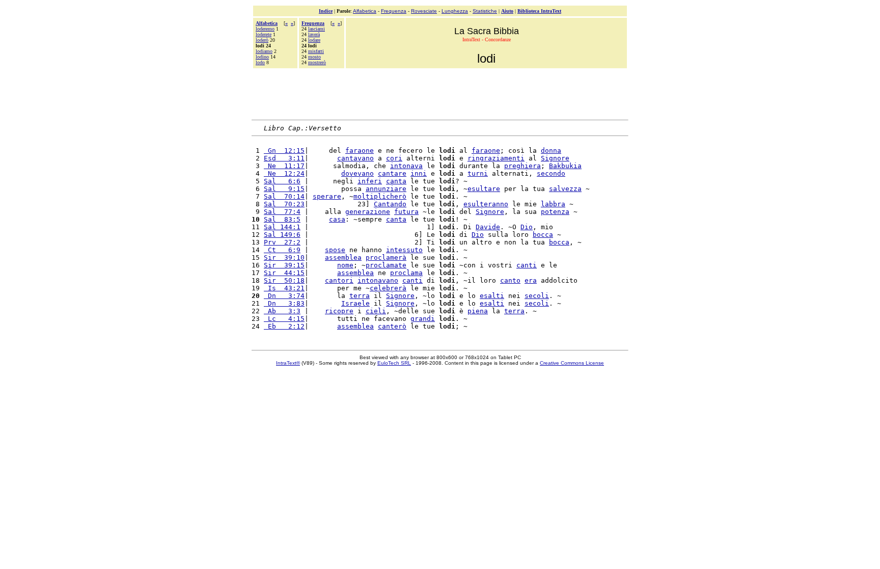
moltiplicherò (379, 196)
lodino (262, 57)
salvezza (565, 189)
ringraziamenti (496, 158)
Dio (526, 227)
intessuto (404, 250)
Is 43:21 (284, 288)
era (531, 280)
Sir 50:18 (284, 280)
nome (345, 265)
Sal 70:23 (284, 204)
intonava (406, 166)
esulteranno (485, 204)
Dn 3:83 (284, 303)
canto (510, 280)
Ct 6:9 (282, 250)
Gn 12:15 (284, 150)
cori (394, 158)
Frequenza (393, 11)
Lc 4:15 (284, 318)
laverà (314, 34)
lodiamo (264, 51)
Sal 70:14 (284, 196)
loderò (262, 40)
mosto (314, 57)
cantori (339, 280)
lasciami (316, 29)
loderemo (265, 29)
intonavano (378, 280)
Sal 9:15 (284, 189)
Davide (488, 227)
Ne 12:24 (284, 173)
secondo (551, 173)
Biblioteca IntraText (539, 11)
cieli (376, 311)
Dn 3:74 (284, 296)
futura (406, 211)
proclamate (386, 265)
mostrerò (317, 62)
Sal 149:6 (282, 234)
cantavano (355, 158)
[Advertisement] (440, 93)
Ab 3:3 (282, 311)
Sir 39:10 (284, 257)
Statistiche (485, 11)
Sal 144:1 (282, 227)
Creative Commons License (572, 363)
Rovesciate (424, 11)
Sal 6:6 (282, 181)
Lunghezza (455, 11)
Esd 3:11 (284, 158)
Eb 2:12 (284, 326)
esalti (492, 296)
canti (526, 265)
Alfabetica (364, 11)
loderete (263, 34)
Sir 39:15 (284, 265)
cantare (392, 173)
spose (335, 250)
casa (337, 219)
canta (396, 181)
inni (418, 173)
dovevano (357, 173)
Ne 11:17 (284, 166)
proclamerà (386, 257)
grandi (422, 318)
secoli (537, 296)
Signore (555, 158)
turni (478, 173)
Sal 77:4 (282, 211)
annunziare (386, 189)
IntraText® (288, 363)
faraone (359, 150)
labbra (553, 204)
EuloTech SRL (394, 363)
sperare (327, 196)
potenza (555, 211)
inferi (370, 181)
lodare (314, 40)
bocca (543, 234)
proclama (406, 273)
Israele (355, 303)
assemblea (343, 257)
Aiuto (507, 11)
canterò (392, 326)
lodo (260, 62)
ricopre (339, 311)
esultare (484, 189)
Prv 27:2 (282, 242)
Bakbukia (565, 166)
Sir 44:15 (284, 273)
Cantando (390, 204)
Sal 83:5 (282, 219)
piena (478, 311)
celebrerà (388, 288)
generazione (367, 211)
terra (359, 296)
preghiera (522, 166)
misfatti (316, 51)
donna (551, 150)
